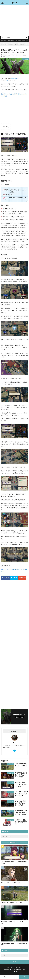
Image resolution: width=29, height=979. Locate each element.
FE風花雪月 (10, 44)
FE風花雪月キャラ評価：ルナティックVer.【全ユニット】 (14, 922)
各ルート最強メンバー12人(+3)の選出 (10, 882)
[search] (26, 37)
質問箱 (7, 80)
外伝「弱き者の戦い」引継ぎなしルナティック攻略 (21, 784)
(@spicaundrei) (14, 78)
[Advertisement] (14, 20)
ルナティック (5, 56)
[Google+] (22, 578)
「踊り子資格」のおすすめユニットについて (21, 765)
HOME (4, 44)
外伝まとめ (18, 40)
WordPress (14, 971)
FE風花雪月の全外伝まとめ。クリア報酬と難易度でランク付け (14, 862)
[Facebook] (5, 578)
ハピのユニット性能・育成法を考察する (21, 821)
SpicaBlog (14, 2)
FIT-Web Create (14, 969)
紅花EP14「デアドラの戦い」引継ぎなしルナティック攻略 (21, 812)
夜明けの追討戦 (11, 40)
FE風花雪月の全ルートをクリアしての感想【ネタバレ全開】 (14, 943)
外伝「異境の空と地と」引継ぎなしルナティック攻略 (21, 775)
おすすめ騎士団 (25, 40)
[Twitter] (14, 578)
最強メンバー (4, 40)
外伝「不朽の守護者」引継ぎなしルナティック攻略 (21, 803)
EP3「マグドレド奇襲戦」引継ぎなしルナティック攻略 (21, 793)
